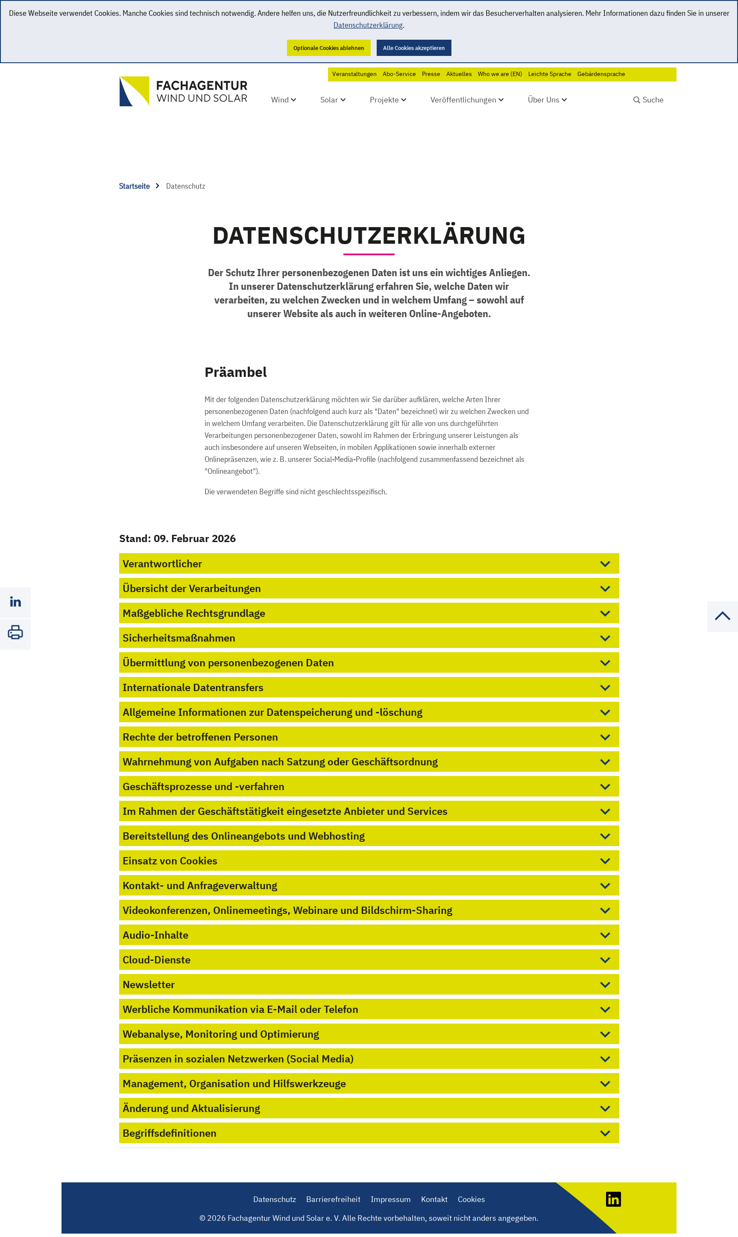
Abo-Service (399, 74)
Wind (280, 100)
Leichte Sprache (549, 74)
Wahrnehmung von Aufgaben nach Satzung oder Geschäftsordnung (280, 761)
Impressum (391, 1199)
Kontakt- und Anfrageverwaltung (200, 885)
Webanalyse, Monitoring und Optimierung (221, 1034)
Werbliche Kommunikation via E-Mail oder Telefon (240, 1009)
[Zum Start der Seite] (722, 629)
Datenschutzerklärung (368, 25)
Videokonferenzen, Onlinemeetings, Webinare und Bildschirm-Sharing (287, 910)
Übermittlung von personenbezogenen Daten (228, 662)
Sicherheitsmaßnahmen (179, 638)
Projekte (384, 100)
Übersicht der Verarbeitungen (192, 588)
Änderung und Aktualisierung (191, 1108)
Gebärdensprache (601, 74)
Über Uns (543, 100)
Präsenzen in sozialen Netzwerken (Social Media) (238, 1058)
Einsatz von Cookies (170, 860)
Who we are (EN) (500, 74)
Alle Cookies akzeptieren (414, 48)
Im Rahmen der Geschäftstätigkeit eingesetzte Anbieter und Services (285, 811)
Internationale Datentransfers (193, 687)
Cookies (471, 1199)
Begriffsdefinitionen (170, 1133)
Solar (329, 100)
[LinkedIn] (613, 1204)
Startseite (135, 186)
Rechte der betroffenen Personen (200, 737)
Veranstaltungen (354, 74)
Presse (431, 74)
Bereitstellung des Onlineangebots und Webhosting (244, 836)
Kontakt (434, 1199)
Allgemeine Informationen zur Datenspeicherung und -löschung (272, 712)
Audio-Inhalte (155, 935)
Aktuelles (459, 74)
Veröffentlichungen (463, 100)
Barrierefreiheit (333, 1199)
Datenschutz (274, 1199)
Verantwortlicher (162, 563)
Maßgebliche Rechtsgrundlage (194, 613)
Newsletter (149, 984)
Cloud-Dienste (156, 959)
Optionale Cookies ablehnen (328, 48)
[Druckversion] (15, 634)
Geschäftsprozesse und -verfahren (203, 786)
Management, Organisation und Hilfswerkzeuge (234, 1083)
